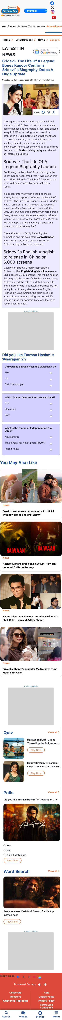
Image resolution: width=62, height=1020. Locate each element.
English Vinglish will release (37, 271)
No (8, 850)
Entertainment (24, 39)
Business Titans (26, 26)
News (41, 39)
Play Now (36, 749)
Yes (9, 845)
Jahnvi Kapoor (45, 236)
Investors (15, 996)
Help (46, 992)
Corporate (15, 992)
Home (6, 39)
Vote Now (12, 860)
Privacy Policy (46, 1000)
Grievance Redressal (15, 1000)
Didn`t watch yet (16, 854)
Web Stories (9, 26)
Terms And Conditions (46, 1006)
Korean (41, 26)
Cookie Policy (46, 996)
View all (52, 732)
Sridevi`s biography (30, 150)
